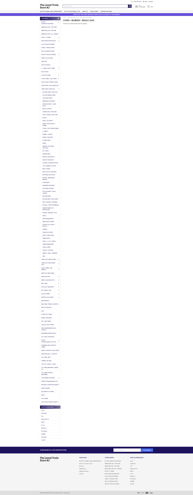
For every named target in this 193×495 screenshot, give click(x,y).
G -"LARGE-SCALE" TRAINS (48, 68)
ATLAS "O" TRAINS (46, 37)
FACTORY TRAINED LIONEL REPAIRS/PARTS (51, 11)
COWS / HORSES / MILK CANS (50, 114)
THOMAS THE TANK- (46, 360)
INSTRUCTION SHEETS (48, 160)
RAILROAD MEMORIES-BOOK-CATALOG (48, 329)
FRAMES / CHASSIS (47, 134)
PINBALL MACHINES (46, 318)
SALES (43, 395)
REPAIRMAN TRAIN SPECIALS (48, 333)
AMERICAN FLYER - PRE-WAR (48, 30)
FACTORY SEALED (45, 65)
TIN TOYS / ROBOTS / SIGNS (48, 364)
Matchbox (43, 428)
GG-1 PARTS (46, 151)
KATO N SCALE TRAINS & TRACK (49, 82)
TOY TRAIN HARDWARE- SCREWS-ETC (50, 368)
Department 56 (45, 419)
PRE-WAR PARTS (47, 196)
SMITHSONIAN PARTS (48, 218)
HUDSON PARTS (46, 154)
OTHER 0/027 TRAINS (46, 314)
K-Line (42, 425)
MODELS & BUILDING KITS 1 (48, 280)
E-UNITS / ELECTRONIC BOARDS (51, 128)
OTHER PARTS (46, 182)
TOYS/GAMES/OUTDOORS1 (48, 378)
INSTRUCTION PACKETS (49, 157)
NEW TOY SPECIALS (46, 307)
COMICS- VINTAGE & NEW (47, 47)
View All (43, 440)
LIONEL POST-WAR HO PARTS (48, 259)
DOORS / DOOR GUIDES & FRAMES (49, 124)
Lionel (42, 410)
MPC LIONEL (44, 283)
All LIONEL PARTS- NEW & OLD (50, 92)
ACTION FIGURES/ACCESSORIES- (47, 22)
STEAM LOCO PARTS (48, 232)
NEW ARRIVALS (45, 300)
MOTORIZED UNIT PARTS (49, 174)
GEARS (44, 143)
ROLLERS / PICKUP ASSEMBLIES (51, 205)
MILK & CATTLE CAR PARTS (49, 172)
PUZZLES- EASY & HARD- (47, 324)
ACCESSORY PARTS (47, 98)
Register (151, 1)
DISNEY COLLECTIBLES (47, 58)
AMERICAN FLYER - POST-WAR (49, 27)
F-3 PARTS (45, 131)
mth (42, 416)
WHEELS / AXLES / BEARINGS (50, 253)
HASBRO (43, 434)
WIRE (44, 256)
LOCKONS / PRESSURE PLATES (50, 163)
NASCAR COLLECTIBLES (47, 297)
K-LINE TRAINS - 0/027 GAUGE (49, 78)
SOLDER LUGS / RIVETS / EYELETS (49, 225)
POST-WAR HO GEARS (48, 188)
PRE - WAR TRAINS (46, 321)
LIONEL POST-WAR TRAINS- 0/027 (48, 263)
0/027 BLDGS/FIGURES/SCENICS (49, 402)
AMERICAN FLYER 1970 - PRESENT (50, 34)
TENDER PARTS (46, 238)
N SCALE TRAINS (45, 294)
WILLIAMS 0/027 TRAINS (47, 391)
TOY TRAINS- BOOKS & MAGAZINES (47, 373)
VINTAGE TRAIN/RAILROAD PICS (49, 381)
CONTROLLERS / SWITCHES (50, 111)
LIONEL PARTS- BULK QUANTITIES (49, 85)
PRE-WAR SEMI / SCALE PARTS (50, 199)
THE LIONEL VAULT (46, 357)
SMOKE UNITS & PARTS (48, 221)
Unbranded (44, 413)
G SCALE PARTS (47, 140)
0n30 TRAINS (44, 398)
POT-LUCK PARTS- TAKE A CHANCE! (49, 192)
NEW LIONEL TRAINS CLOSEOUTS (49, 304)
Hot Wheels (44, 431)
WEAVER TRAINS (45, 388)
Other (42, 311)
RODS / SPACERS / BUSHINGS (50, 202)
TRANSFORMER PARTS (48, 244)
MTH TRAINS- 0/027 (46, 290)
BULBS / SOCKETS (47, 108)
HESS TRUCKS (44, 71)
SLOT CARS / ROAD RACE (47, 336)
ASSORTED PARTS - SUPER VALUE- (49, 104)
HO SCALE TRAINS (46, 75)
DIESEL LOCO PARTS (48, 120)
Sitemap (81, 473)
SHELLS (44, 215)
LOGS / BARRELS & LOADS (49, 166)
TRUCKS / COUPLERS (48, 250)
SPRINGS (45, 229)
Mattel (42, 422)
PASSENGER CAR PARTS (49, 185)
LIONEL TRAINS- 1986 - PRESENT (47, 268)
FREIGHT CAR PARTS (48, 137)
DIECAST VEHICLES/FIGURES (48, 54)
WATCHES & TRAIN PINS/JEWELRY (50, 384)
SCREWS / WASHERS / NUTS (50, 212)
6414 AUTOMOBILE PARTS (49, 95)
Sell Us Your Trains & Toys (72, 11)
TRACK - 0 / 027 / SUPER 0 (49, 241)
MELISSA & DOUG (45, 276)
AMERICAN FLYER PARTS (49, 101)
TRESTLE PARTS (47, 247)
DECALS (45, 117)
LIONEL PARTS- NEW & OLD (48, 89)
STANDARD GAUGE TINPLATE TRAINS (48, 346)
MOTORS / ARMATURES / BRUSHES (49, 178)
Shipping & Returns (106, 11)
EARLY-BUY (44, 61)
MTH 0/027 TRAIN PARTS (47, 287)
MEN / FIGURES (46, 169)
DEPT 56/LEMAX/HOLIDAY (47, 51)
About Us (85, 11)
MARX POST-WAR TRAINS (47, 273)
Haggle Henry (94, 11)
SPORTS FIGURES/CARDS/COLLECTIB (48, 341)
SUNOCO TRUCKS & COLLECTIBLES (50, 350)
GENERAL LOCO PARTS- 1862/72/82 (49, 147)
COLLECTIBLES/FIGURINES (48, 44)
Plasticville (43, 437)
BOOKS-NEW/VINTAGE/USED (48, 40)
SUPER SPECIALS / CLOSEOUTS (49, 354)
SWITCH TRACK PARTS (48, 235)
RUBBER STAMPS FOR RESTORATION (48, 208)
